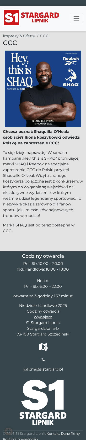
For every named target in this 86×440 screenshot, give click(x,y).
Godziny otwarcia (43, 311)
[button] (8, 431)
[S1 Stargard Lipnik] (31, 12)
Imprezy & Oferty (19, 36)
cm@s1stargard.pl (46, 369)
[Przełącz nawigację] (76, 18)
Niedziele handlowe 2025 (43, 305)
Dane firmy (70, 433)
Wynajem (43, 317)
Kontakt (53, 433)
